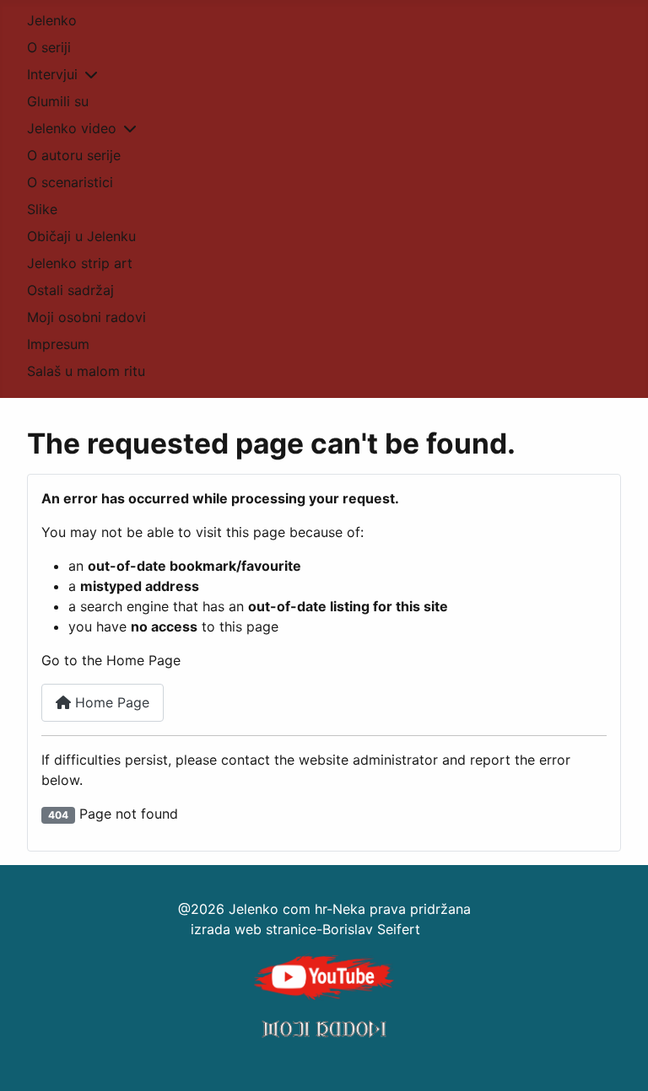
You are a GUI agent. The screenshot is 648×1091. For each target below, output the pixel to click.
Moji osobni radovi (86, 317)
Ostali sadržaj (70, 290)
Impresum (58, 344)
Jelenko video (71, 128)
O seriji (49, 47)
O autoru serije (74, 155)
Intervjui (52, 74)
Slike (42, 209)
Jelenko (52, 20)
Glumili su (58, 101)
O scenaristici (70, 182)
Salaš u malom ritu (86, 371)
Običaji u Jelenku (81, 236)
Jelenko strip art (79, 263)
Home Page (110, 702)
